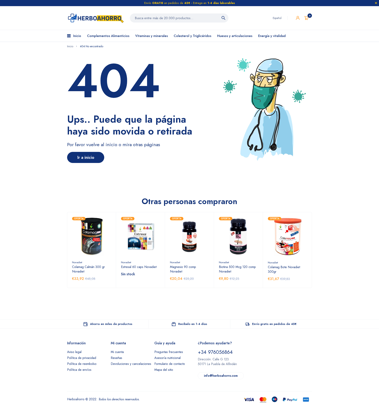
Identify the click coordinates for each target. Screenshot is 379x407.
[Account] (298, 18)
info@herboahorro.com (221, 375)
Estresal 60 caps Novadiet (139, 267)
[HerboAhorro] (95, 18)
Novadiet (77, 262)
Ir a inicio (85, 157)
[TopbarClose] (376, 3)
